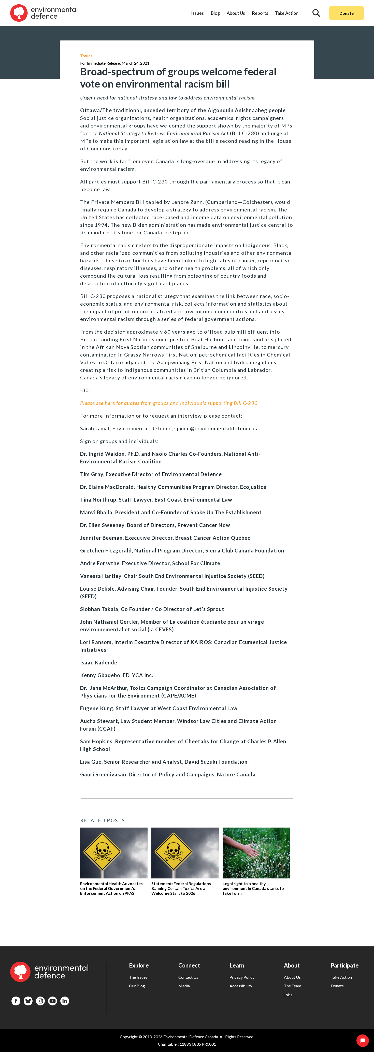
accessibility (240, 985)
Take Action (286, 13)
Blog (215, 13)
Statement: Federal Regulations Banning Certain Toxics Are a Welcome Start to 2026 (181, 888)
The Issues (138, 977)
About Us (236, 13)
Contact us (188, 977)
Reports (260, 13)
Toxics (86, 55)
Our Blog (137, 985)
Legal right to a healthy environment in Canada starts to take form (253, 888)
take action (341, 977)
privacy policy (241, 977)
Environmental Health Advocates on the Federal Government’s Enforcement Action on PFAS (111, 888)
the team (292, 985)
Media (184, 985)
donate (337, 985)
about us (292, 977)
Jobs (288, 994)
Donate (346, 13)
